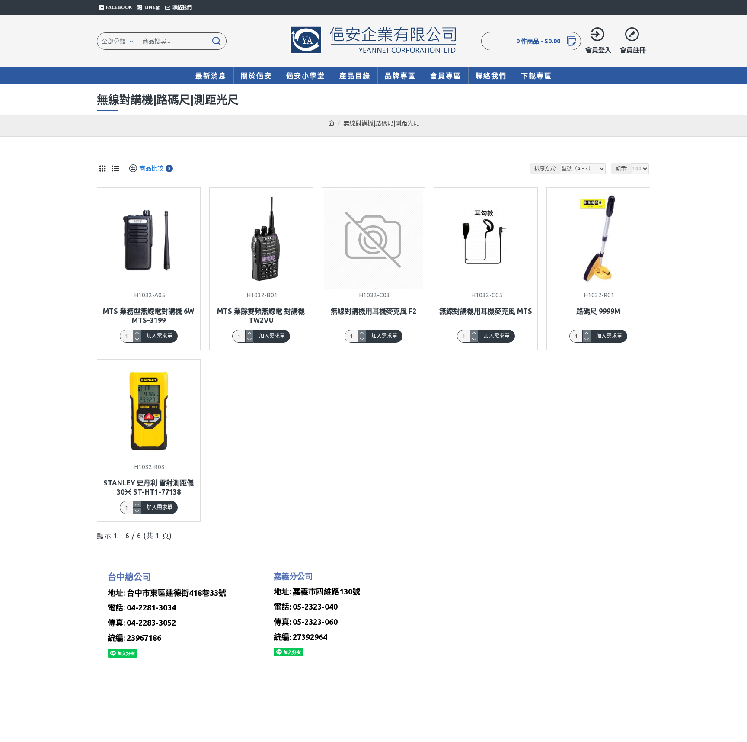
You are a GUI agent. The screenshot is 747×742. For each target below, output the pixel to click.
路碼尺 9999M (598, 311)
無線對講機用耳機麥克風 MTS (485, 311)
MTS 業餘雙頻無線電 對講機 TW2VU (261, 315)
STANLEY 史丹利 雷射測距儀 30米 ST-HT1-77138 (148, 487)
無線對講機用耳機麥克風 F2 (373, 311)
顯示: (621, 168)
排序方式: (545, 168)
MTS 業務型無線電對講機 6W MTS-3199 (148, 315)
